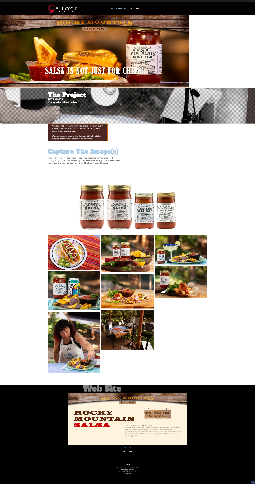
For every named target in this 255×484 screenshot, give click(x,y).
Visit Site (126, 451)
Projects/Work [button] (119, 8)
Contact (139, 8)
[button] (253, 482)
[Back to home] (63, 8)
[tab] (122, 447)
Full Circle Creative (122, 468)
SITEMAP (127, 465)
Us (131, 8)
